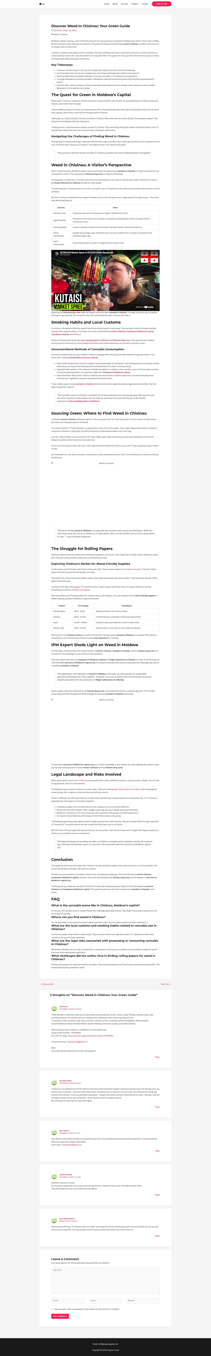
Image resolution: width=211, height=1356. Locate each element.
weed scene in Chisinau (78, 780)
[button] (161, 3)
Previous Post (46, 984)
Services (124, 4)
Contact (145, 4)
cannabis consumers (133, 569)
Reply (157, 1057)
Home (106, 4)
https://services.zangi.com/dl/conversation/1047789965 (90, 1036)
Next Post (166, 984)
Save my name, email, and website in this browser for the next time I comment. (86, 1309)
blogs (65, 30)
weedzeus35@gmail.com (77, 1042)
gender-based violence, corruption (126, 789)
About (115, 4)
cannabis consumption (80, 590)
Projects (134, 4)
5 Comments (56, 30)
